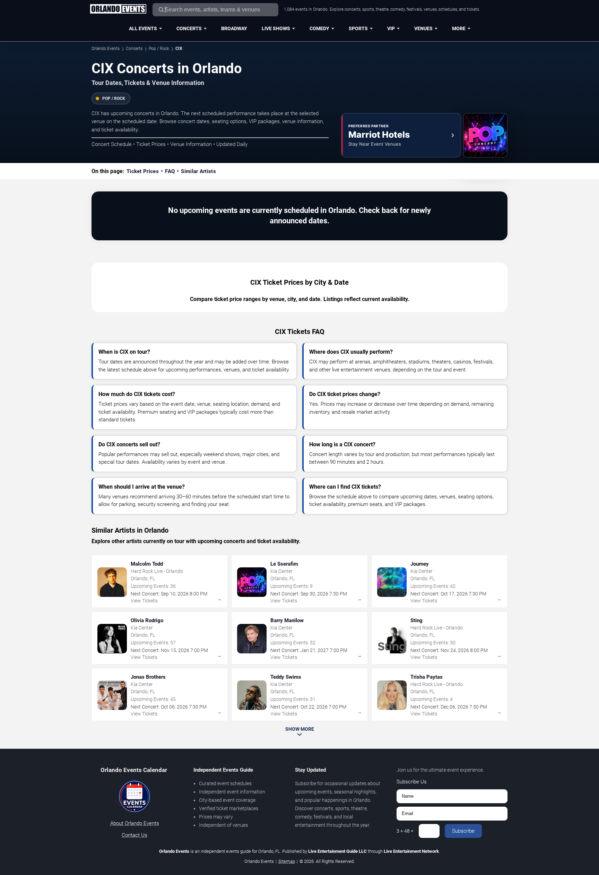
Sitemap (286, 861)
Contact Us (134, 835)
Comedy (319, 28)
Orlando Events (106, 48)
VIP (391, 28)
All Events (143, 28)
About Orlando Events (134, 823)
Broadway (234, 28)
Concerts (189, 28)
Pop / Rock (159, 48)
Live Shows (276, 28)
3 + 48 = (405, 831)
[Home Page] (118, 9)
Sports (358, 28)
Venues (423, 28)
